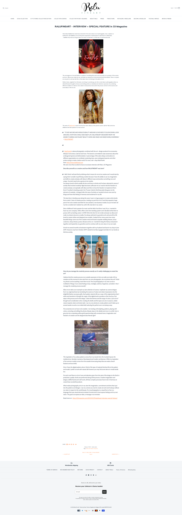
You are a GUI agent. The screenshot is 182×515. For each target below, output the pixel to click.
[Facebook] (88, 475)
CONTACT (100, 469)
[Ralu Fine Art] (91, 2)
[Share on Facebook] (67, 444)
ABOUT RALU (93, 18)
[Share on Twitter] (69, 444)
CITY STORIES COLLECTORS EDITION (40, 18)
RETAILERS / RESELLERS (124, 18)
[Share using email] (75, 444)
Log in (172, 8)
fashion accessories (94, 448)
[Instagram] (91, 475)
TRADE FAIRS (111, 18)
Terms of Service (120, 469)
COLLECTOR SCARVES (60, 18)
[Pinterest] (93, 475)
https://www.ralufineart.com (74, 162)
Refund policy (132, 469)
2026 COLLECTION (22, 18)
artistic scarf (88, 448)
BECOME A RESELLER (140, 18)
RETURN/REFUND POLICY (67, 469)
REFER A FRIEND (166, 18)
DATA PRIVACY (90, 469)
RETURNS (80, 469)
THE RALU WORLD (154, 18)
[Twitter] (86, 475)
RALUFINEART (68, 139)
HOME (12, 18)
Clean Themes (87, 507)
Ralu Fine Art (76, 507)
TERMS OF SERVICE (51, 469)
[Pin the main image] (71, 444)
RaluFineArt (72, 125)
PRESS (102, 18)
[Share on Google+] (73, 444)
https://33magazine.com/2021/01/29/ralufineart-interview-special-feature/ (95, 398)
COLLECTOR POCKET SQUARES (78, 18)
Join (104, 492)
